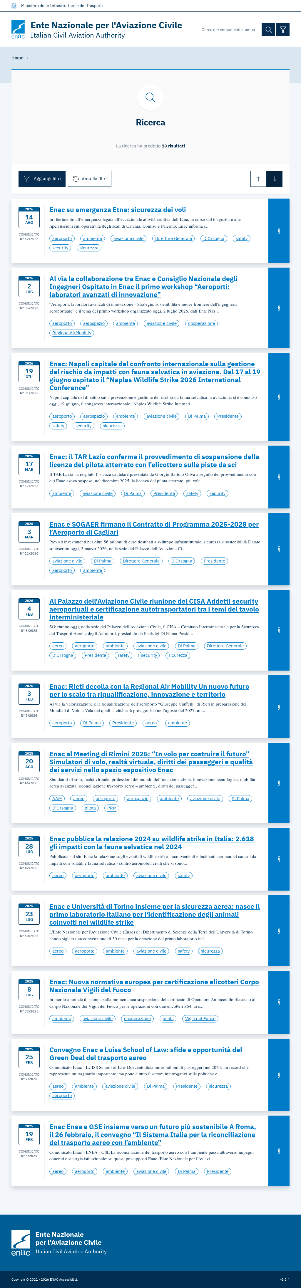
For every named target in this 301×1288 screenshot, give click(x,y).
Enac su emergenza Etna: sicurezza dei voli (117, 209)
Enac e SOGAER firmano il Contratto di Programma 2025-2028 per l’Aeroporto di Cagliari (154, 528)
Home (17, 58)
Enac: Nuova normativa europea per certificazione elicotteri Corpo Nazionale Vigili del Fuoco (154, 986)
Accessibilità (68, 1279)
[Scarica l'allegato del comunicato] (279, 231)
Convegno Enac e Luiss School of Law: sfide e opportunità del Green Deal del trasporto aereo (145, 1053)
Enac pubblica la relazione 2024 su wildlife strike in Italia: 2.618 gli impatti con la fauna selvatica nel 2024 (151, 842)
